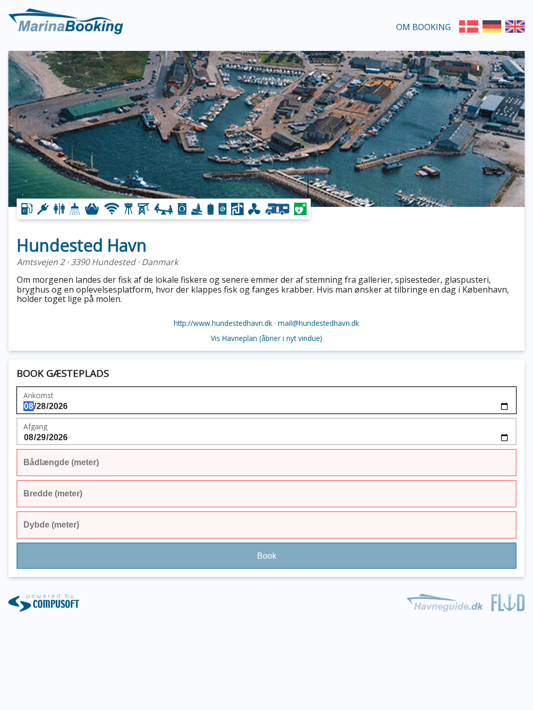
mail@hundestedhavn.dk (318, 323)
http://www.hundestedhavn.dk (223, 323)
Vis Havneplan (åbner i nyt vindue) (266, 338)
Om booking (423, 27)
